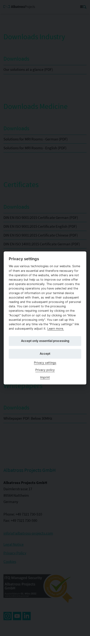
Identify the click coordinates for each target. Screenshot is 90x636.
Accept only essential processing (45, 341)
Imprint (45, 377)
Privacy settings (45, 362)
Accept (45, 353)
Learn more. (55, 328)
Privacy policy (45, 370)
